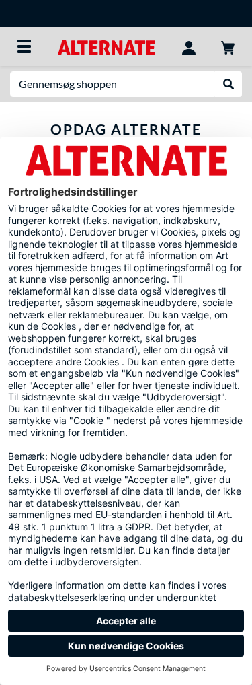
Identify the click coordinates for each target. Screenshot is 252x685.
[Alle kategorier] (24, 46)
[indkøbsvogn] (228, 46)
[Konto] (189, 46)
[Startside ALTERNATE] (106, 46)
